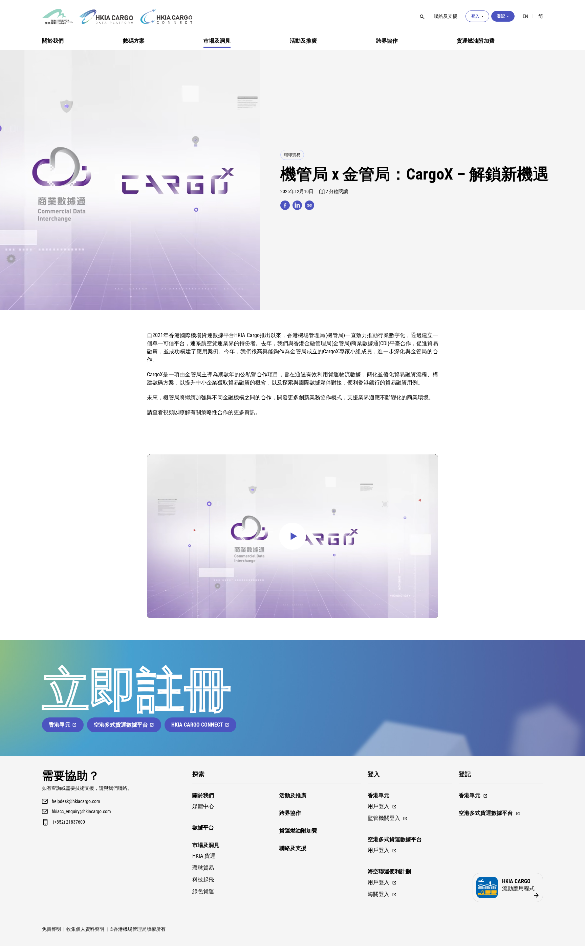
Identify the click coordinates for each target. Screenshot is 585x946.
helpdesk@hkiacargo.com (76, 801)
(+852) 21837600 (69, 822)
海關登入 (378, 894)
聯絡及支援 (292, 848)
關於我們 (53, 41)
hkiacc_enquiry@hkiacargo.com (81, 811)
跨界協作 (387, 41)
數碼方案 (134, 41)
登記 (501, 16)
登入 (475, 16)
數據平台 (203, 827)
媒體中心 (203, 806)
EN (525, 16)
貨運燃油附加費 (476, 41)
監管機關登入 (384, 818)
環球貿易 (292, 154)
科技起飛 (203, 879)
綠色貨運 (203, 891)
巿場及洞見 (217, 41)
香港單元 (59, 725)
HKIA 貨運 (203, 856)
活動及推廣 (303, 41)
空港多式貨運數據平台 (121, 725)
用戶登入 (378, 806)
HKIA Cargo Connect (197, 725)
